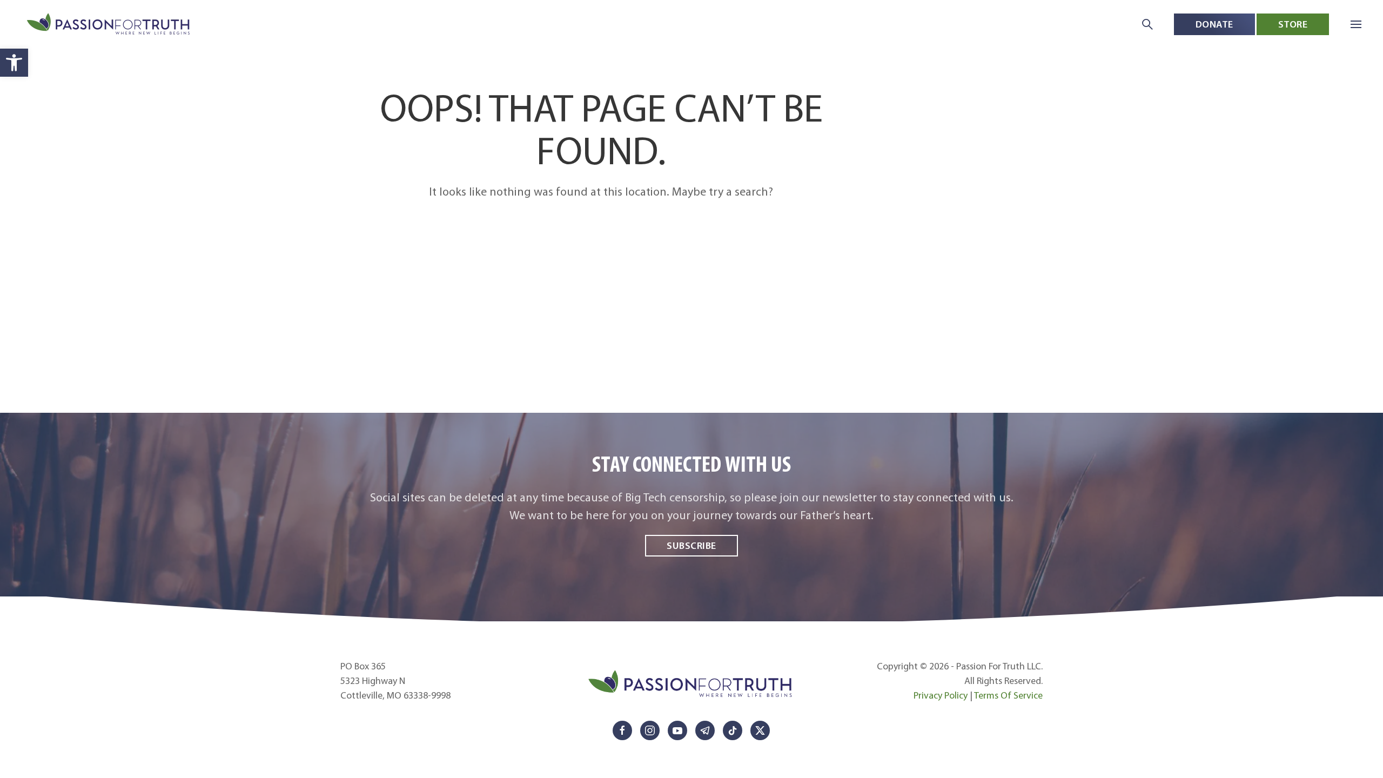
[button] (14, 63)
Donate (1214, 24)
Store (1293, 24)
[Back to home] (109, 24)
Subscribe (691, 545)
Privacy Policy (941, 695)
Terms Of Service (1008, 695)
